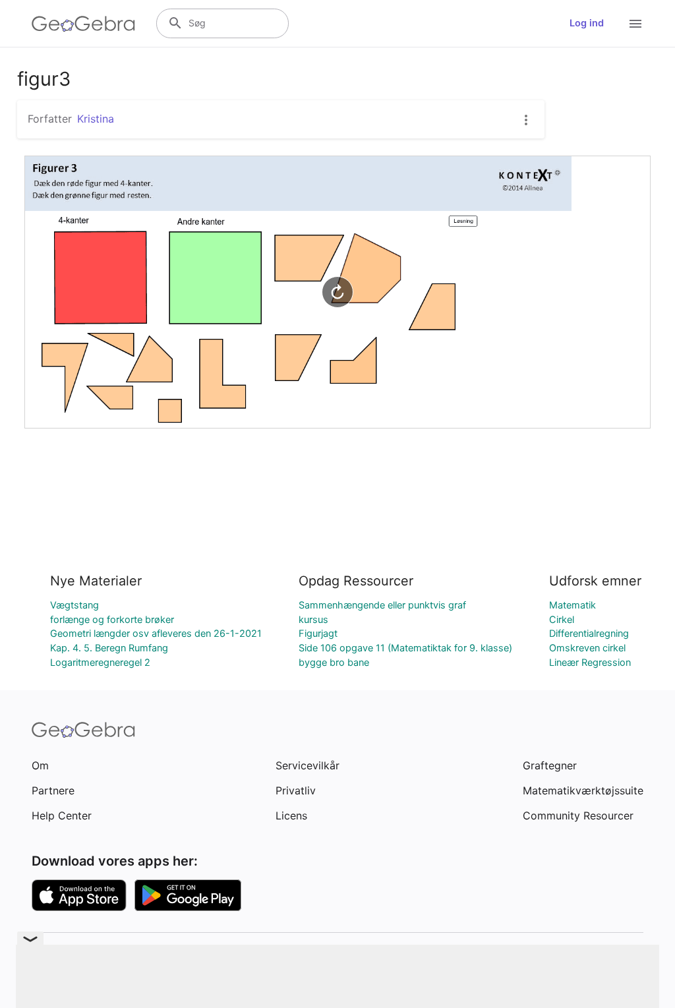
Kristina (95, 118)
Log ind (587, 23)
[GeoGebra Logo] (83, 24)
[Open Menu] (635, 24)
